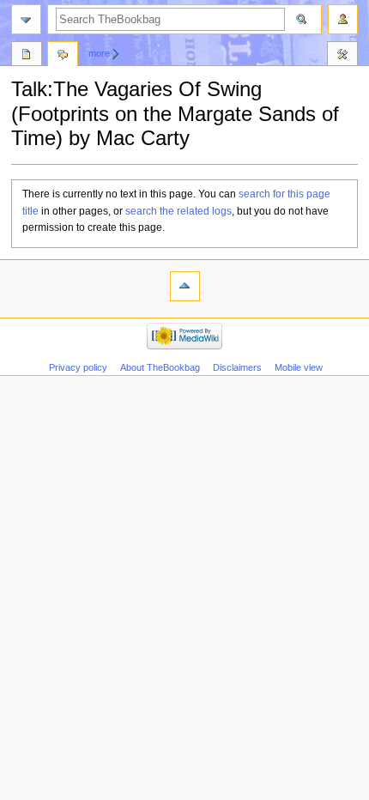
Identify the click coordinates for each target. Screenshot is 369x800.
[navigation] (26, 19)
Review (26, 56)
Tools (342, 56)
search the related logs (178, 211)
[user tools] (343, 19)
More (99, 53)
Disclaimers (237, 367)
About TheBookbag (160, 367)
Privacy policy (78, 367)
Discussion (62, 56)
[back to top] (185, 286)
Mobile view (299, 367)
